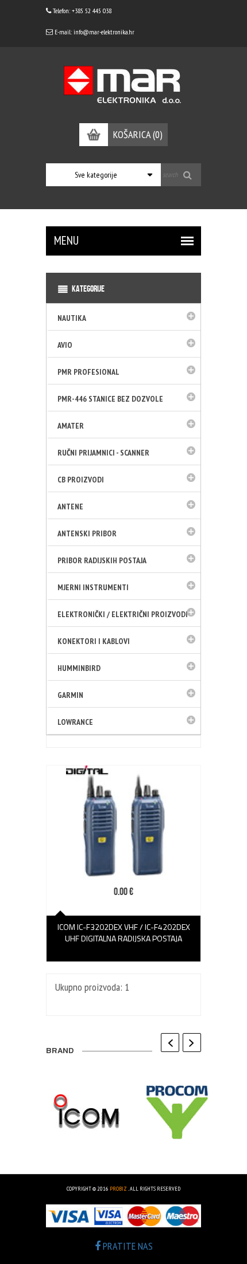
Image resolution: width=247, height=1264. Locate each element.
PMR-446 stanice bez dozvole (110, 399)
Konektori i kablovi (93, 641)
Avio (64, 345)
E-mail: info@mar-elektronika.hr (93, 32)
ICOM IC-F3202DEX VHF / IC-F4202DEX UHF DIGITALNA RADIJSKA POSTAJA (123, 932)
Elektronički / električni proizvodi (122, 614)
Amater (70, 426)
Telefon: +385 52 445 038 (81, 10)
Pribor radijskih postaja (101, 560)
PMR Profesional (88, 372)
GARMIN (70, 695)
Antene (70, 506)
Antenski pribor (87, 533)
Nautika (71, 318)
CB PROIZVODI (80, 479)
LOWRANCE (75, 722)
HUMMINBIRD (79, 668)
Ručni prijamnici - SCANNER (103, 452)
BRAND (60, 1051)
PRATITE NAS (127, 1246)
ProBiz (118, 1188)
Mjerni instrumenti (93, 587)
